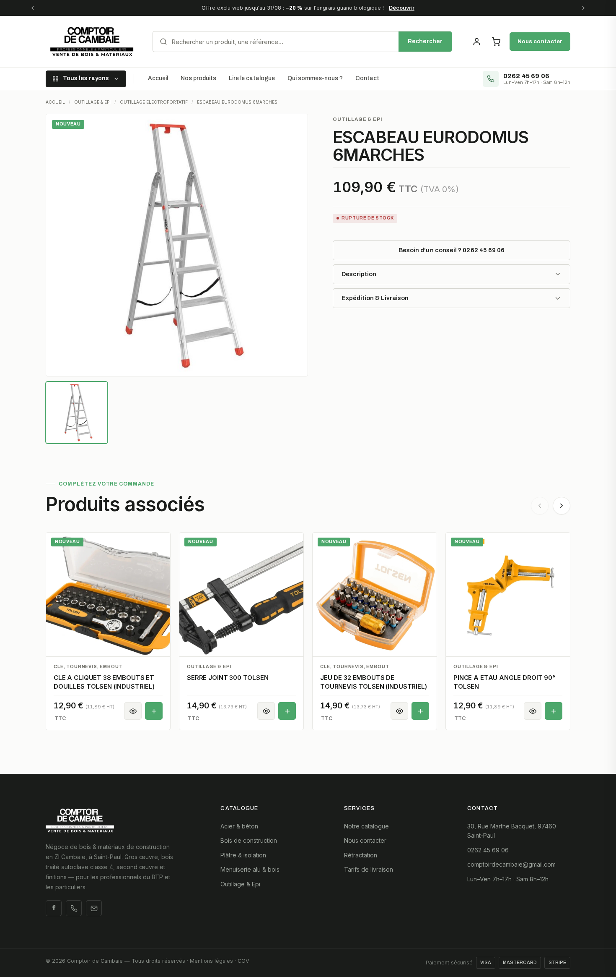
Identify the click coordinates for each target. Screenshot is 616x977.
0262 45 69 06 (488, 850)
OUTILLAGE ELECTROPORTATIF (154, 101)
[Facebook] (54, 908)
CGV (243, 961)
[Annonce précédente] (32, 8)
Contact (367, 78)
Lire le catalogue (252, 78)
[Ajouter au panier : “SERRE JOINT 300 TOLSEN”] (287, 711)
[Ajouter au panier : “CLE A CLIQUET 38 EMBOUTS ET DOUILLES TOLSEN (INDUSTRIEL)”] (154, 711)
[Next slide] (561, 506)
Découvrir (401, 8)
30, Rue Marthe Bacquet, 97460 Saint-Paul (511, 831)
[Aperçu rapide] (133, 711)
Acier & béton (239, 826)
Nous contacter (540, 41)
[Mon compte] (476, 41)
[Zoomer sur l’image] (177, 245)
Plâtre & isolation (243, 855)
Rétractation (360, 855)
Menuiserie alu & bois (250, 869)
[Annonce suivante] (583, 8)
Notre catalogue (366, 826)
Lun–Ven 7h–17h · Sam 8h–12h (508, 879)
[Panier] (495, 41)
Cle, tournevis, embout (88, 666)
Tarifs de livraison (368, 869)
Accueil (158, 78)
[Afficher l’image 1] (77, 412)
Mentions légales (211, 961)
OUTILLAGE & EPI (92, 101)
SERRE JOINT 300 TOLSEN (228, 678)
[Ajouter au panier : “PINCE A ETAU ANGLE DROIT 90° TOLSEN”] (553, 711)
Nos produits (198, 78)
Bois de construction (248, 840)
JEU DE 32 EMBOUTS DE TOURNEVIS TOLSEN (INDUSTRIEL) (373, 682)
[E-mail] (94, 908)
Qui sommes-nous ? (315, 78)
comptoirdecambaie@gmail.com (511, 864)
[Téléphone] (74, 908)
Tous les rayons (86, 78)
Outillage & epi (358, 119)
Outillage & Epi (240, 884)
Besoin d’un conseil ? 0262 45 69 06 (452, 250)
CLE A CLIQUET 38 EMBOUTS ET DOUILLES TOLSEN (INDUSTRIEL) (104, 682)
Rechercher (425, 41)
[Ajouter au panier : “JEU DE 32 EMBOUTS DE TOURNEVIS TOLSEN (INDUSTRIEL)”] (420, 711)
